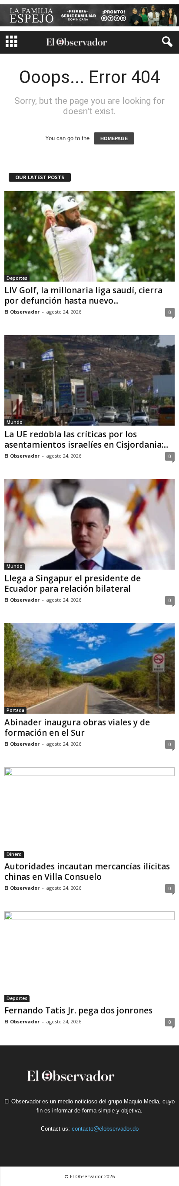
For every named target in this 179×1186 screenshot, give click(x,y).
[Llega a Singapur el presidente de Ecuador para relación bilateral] (89, 524)
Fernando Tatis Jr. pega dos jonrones (78, 1010)
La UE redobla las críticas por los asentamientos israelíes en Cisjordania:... (86, 439)
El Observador (22, 311)
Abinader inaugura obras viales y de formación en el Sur (77, 727)
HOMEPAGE (114, 138)
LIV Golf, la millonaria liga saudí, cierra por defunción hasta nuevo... (83, 295)
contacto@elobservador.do (105, 1128)
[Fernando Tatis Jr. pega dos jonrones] (89, 956)
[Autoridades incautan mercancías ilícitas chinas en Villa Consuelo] (89, 812)
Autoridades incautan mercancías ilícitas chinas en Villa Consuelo (87, 871)
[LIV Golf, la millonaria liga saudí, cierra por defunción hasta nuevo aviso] (89, 236)
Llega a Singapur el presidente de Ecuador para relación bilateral (72, 583)
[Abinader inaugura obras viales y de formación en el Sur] (89, 668)
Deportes (17, 278)
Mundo (15, 422)
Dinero (14, 854)
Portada (15, 710)
